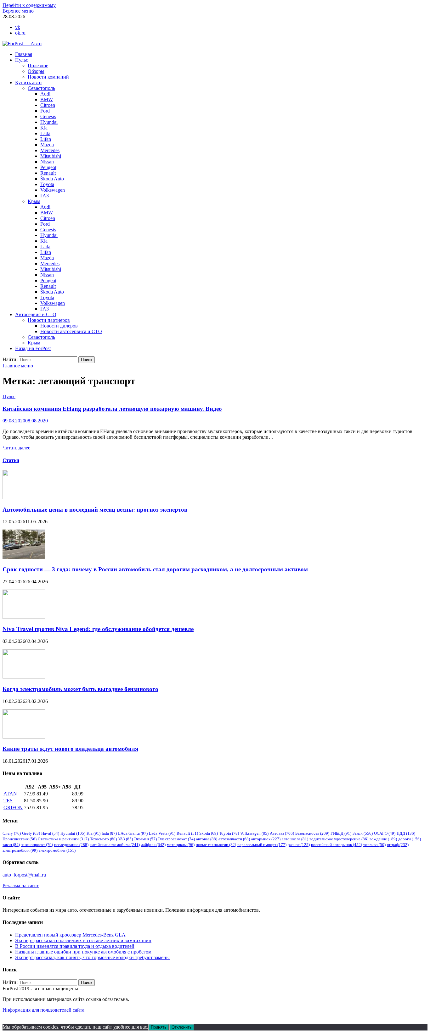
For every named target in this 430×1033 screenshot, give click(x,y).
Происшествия (20, 839)
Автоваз (282, 833)
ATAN (10, 793)
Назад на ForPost (33, 348)
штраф (398, 844)
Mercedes (49, 150)
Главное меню (18, 365)
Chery (12, 833)
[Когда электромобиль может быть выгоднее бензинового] (24, 676)
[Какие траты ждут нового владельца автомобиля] (24, 736)
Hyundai (49, 122)
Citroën (47, 105)
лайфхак (153, 844)
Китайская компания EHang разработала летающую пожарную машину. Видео (112, 408)
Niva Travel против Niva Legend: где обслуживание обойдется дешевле (98, 629)
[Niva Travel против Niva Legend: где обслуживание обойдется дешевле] (24, 617)
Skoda (208, 833)
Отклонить (182, 1027)
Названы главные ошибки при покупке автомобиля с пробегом (83, 951)
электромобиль (57, 850)
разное (299, 844)
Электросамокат (176, 839)
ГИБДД (341, 833)
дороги (409, 839)
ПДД (406, 833)
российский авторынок (336, 844)
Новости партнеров (49, 320)
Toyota (47, 184)
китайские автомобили (115, 844)
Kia (44, 127)
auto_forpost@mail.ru (24, 874)
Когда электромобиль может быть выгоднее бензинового (80, 689)
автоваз (206, 839)
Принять (159, 1027)
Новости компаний (48, 77)
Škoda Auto (52, 178)
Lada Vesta (162, 833)
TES (8, 800)
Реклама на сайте (21, 885)
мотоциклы (181, 844)
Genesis (48, 116)
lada (109, 833)
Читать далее (16, 447)
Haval (50, 833)
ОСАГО (384, 833)
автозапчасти (234, 839)
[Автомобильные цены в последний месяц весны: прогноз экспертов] (24, 497)
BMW (46, 99)
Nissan (47, 161)
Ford (45, 110)
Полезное (38, 65)
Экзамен (145, 839)
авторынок (265, 839)
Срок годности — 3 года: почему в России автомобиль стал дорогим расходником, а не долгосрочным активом (155, 569)
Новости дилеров (59, 325)
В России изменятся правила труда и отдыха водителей (74, 946)
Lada (45, 133)
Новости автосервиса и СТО (71, 331)
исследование (71, 844)
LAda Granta (133, 833)
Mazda (47, 144)
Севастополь (41, 88)
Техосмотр (103, 839)
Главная (23, 54)
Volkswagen (52, 190)
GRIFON (13, 807)
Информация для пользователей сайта (43, 1010)
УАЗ (125, 839)
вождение (383, 839)
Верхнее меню (18, 11)
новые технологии (216, 844)
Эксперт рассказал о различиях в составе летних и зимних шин (83, 940)
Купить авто (28, 82)
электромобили (20, 850)
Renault (48, 173)
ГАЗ (44, 195)
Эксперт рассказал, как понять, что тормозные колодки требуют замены (92, 957)
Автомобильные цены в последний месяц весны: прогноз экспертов (95, 509)
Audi (45, 93)
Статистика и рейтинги (63, 839)
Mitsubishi (50, 156)
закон (11, 844)
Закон (363, 833)
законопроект (37, 844)
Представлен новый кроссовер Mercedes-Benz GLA (70, 934)
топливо (374, 844)
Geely (31, 833)
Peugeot (48, 167)
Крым (34, 201)
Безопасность (312, 833)
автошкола (295, 839)
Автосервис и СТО (35, 314)
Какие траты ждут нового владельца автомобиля (70, 748)
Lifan (45, 139)
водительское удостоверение (338, 839)
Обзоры (36, 71)
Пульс (21, 60)
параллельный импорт (261, 844)
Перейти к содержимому (29, 5)
